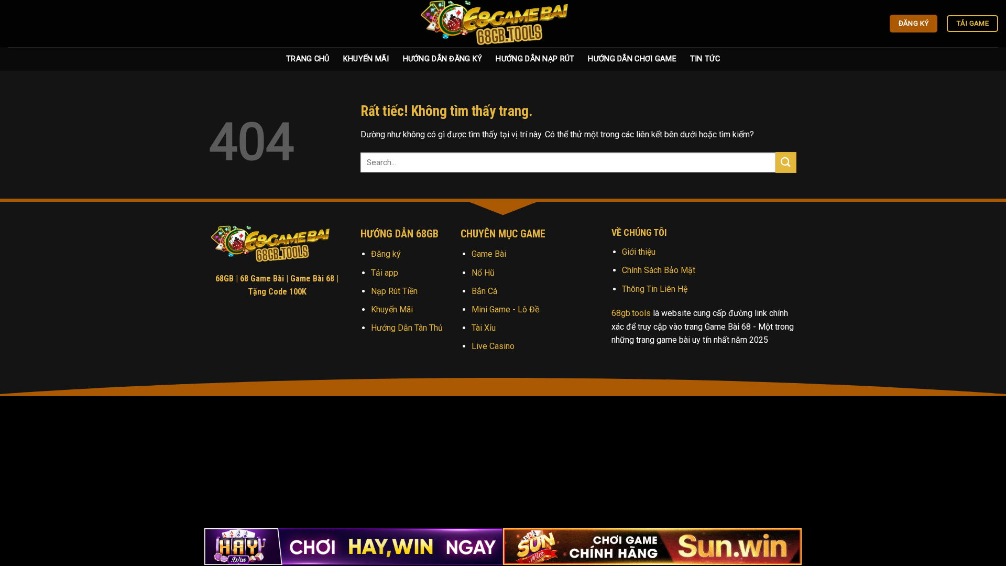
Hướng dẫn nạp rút (535, 59)
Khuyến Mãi (366, 59)
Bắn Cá (484, 291)
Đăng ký (386, 254)
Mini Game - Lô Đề (505, 309)
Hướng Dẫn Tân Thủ (407, 328)
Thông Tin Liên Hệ (654, 289)
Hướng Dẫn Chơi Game (632, 59)
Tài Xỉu (484, 328)
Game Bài (489, 254)
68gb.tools (631, 313)
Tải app (384, 273)
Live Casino (493, 346)
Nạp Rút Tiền (394, 291)
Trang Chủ (308, 59)
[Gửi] (785, 162)
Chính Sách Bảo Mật (658, 270)
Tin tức (705, 59)
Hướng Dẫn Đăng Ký (443, 59)
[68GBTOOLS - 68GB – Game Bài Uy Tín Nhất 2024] (503, 23)
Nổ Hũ (483, 273)
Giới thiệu (638, 252)
